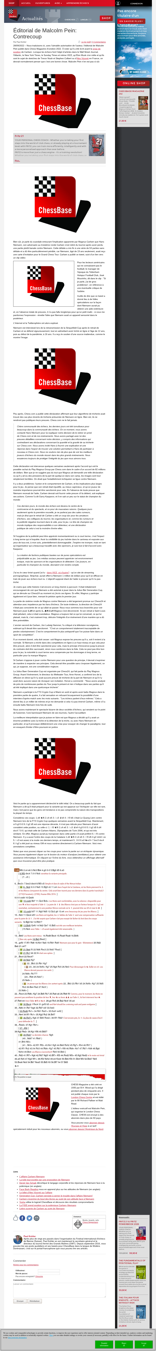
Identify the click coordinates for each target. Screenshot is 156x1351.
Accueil (26, 3)
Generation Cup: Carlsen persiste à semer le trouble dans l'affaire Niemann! (56, 1195)
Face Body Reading (28, 1189)
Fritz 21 (19, 136)
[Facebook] (22, 1218)
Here (51, 1335)
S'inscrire (39, 1276)
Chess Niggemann (90, 1222)
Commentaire (19, 1280)
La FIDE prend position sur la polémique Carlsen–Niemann (47, 1205)
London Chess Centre (81, 1097)
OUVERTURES (42, 3)
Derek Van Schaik (27, 1183)
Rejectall (124, 1344)
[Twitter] (29, 1218)
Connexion (136, 3)
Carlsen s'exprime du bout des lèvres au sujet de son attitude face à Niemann (56, 1199)
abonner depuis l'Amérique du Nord (85, 1129)
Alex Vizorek (83, 58)
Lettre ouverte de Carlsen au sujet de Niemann (42, 1208)
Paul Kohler (30, 1236)
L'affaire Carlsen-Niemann (32, 1176)
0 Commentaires (99, 42)
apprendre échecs (77, 3)
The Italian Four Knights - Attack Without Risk (129, 1300)
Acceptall (143, 1344)
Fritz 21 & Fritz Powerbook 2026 (129, 1222)
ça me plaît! (86, 42)
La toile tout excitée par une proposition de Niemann (44, 1179)
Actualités (32, 18)
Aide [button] (57, 3)
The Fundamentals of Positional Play (132, 1261)
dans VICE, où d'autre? (58, 572)
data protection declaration (17, 1338)
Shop (11, 3)
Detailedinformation (104, 1344)
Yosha (22, 1202)
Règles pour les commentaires (26, 1265)
